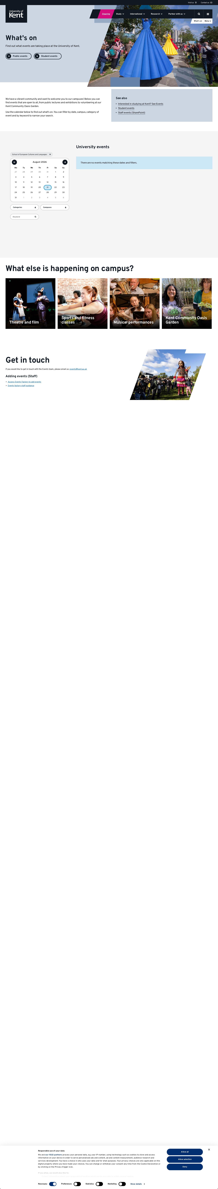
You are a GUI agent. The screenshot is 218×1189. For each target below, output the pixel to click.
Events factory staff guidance (21, 386)
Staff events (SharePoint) (131, 112)
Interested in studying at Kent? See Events (140, 104)
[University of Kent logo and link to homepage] (16, 14)
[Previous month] (14, 162)
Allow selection (185, 1159)
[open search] (198, 13)
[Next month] (64, 162)
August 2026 (40, 162)
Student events (126, 108)
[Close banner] (209, 1150)
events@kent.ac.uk (78, 369)
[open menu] (207, 13)
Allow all (185, 1152)
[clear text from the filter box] (35, 216)
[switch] (77, 1184)
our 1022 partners (53, 1155)
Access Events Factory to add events (24, 382)
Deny (185, 1167)
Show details (136, 1184)
